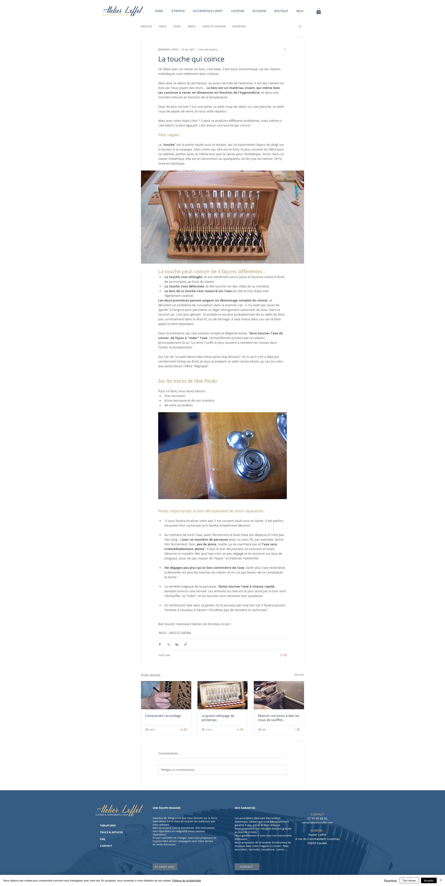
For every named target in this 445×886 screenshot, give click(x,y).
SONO (177, 26)
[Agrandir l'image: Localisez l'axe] (222, 455)
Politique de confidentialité (186, 880)
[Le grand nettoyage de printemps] (222, 695)
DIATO (163, 26)
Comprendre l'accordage (163, 716)
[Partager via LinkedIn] (177, 644)
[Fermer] (441, 880)
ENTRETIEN (239, 26)
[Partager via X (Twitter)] (168, 644)
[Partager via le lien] (185, 644)
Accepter (429, 880)
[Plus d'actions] (285, 49)
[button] (318, 11)
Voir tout (299, 674)
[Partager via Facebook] (159, 644)
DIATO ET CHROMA (214, 26)
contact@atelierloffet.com (317, 822)
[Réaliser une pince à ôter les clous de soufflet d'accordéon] (279, 695)
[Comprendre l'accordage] (166, 695)
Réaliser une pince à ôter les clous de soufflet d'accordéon (278, 718)
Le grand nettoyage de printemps (218, 718)
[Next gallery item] (283, 455)
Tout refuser (409, 880)
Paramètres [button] (390, 880)
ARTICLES (146, 26)
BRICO (192, 26)
